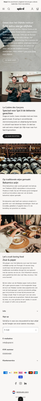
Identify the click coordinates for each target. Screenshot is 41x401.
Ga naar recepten (12, 136)
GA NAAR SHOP (10, 60)
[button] (3, 8)
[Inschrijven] (36, 330)
